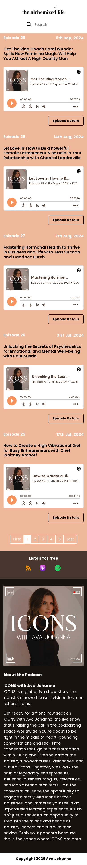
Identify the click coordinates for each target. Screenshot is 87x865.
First (17, 539)
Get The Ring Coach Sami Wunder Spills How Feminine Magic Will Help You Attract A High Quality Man (39, 53)
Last (70, 539)
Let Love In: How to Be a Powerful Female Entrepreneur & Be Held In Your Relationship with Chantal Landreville (42, 152)
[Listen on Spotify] (58, 568)
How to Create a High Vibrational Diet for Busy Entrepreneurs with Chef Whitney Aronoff (42, 450)
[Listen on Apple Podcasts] (43, 568)
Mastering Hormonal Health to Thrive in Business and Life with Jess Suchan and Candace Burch (41, 251)
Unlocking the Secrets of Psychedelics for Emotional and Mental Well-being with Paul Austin (42, 351)
